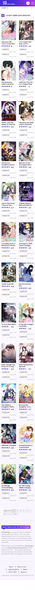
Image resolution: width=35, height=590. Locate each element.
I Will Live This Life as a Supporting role (26, 84)
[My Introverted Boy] (26, 272)
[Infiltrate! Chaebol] (8, 434)
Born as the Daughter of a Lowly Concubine (26, 407)
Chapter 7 (23, 54)
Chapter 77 (23, 175)
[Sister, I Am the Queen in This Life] (8, 111)
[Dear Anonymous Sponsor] (26, 353)
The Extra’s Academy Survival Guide (8, 165)
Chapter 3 (5, 94)
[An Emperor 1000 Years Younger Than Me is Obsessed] (26, 232)
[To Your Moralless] (8, 313)
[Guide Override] (8, 272)
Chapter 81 (5, 170)
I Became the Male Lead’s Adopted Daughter (26, 124)
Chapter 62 (5, 130)
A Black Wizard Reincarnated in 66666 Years (25, 205)
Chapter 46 (23, 498)
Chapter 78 (23, 170)
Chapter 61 (5, 135)
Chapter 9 (5, 49)
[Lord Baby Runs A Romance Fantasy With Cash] (8, 232)
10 (4, 514)
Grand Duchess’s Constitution (25, 446)
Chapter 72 (23, 89)
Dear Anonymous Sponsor (26, 366)
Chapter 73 (23, 130)
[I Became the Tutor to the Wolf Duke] (8, 30)
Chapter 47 (23, 493)
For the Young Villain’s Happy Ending (25, 487)
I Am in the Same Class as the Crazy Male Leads (8, 205)
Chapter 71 (23, 94)
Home (11, 567)
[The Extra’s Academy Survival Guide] (8, 151)
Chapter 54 (23, 251)
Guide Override (7, 284)
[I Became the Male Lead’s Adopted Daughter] (26, 111)
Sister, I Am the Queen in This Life (8, 124)
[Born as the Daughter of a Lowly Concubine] (26, 393)
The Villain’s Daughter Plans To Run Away (7, 407)
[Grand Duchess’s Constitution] (26, 434)
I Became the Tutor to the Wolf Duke (8, 44)
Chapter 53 (23, 256)
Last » (16, 514)
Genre (4, 8)
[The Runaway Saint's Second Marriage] (8, 70)
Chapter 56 (5, 289)
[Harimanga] (9, 3)
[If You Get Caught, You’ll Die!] (26, 313)
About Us (24, 572)
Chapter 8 (5, 54)
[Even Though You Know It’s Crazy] (8, 353)
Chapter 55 (5, 294)
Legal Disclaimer (13, 569)
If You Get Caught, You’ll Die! (26, 325)
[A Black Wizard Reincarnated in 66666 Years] (26, 192)
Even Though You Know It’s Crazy (8, 366)
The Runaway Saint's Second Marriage (7, 84)
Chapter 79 (5, 215)
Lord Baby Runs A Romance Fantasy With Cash (8, 245)
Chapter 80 (5, 175)
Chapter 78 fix (5, 493)
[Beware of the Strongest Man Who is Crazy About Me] (26, 151)
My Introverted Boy (25, 285)
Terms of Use (21, 567)
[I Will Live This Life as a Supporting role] (26, 70)
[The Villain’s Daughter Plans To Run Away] (8, 393)
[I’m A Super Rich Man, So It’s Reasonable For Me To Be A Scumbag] (26, 30)
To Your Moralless (8, 324)
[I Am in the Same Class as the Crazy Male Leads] (8, 192)
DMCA (25, 569)
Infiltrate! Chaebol (8, 445)
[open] (32, 3)
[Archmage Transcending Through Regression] (8, 474)
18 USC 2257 (13, 572)
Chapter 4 (5, 89)
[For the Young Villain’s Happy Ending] (26, 474)
